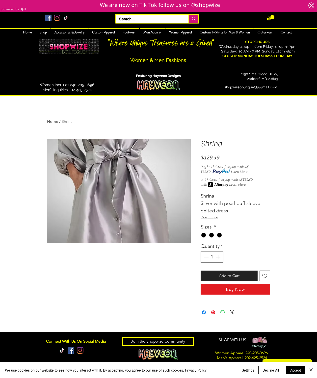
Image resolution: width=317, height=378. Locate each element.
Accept (295, 370)
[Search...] (193, 19)
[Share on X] (232, 312)
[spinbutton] (212, 257)
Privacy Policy (196, 370)
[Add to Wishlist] (265, 276)
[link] (270, 17)
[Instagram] (57, 18)
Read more (209, 217)
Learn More (239, 172)
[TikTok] (66, 18)
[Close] (311, 370)
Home (52, 121)
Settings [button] (248, 370)
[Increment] (218, 257)
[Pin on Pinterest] (213, 312)
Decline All (271, 370)
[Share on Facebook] (204, 312)
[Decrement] (205, 257)
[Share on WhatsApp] (223, 312)
